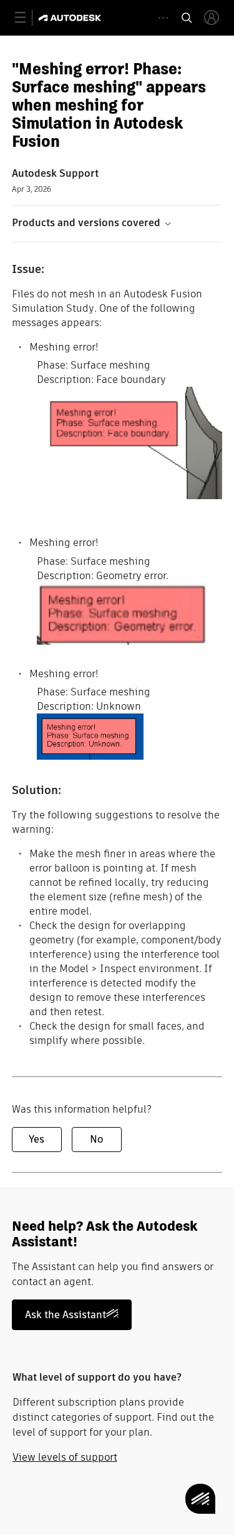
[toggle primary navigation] (27, 18)
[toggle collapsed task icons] (163, 18)
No (96, 1139)
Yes (36, 1139)
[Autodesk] (71, 17)
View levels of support (64, 1457)
